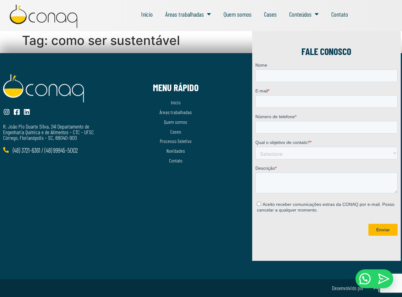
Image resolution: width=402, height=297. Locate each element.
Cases (270, 14)
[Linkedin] (26, 112)
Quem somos (238, 14)
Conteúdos (300, 14)
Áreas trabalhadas (184, 14)
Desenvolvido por (348, 287)
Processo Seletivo (176, 141)
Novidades (175, 151)
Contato (339, 14)
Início (147, 14)
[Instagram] (6, 112)
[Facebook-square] (16, 112)
